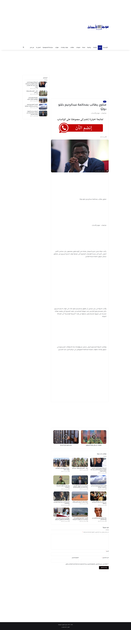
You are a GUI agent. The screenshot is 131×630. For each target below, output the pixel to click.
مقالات (72, 47)
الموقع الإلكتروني (75, 557)
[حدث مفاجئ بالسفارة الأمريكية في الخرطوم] (98, 496)
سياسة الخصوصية (48, 47)
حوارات (57, 47)
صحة (83, 47)
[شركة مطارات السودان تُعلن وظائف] (80, 496)
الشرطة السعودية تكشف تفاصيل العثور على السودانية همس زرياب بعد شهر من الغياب (98, 470)
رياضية (89, 47)
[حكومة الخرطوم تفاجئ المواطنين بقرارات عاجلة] (61, 462)
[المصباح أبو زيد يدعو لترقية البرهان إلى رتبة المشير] (61, 496)
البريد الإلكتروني (105, 557)
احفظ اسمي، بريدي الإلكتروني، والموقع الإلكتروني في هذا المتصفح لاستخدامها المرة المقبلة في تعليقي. (86, 564)
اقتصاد (95, 47)
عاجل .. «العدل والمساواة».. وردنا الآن (80, 468)
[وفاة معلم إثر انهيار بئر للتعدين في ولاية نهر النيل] (98, 512)
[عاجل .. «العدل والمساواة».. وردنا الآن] (80, 462)
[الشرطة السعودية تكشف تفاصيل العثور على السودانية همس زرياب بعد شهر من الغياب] (98, 462)
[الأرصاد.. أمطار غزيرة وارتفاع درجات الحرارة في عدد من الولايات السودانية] (80, 512)
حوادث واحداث (64, 47)
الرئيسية (105, 47)
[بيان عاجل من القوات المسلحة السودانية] (61, 479)
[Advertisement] (65, 10)
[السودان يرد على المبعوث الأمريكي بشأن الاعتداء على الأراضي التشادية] (80, 479)
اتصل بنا (38, 47)
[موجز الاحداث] (98, 27)
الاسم (107, 551)
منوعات (78, 47)
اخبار (100, 47)
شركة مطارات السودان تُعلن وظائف (80, 502)
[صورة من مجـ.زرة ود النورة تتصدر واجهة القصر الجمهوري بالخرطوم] (61, 512)
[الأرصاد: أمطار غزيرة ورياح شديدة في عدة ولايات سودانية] (98, 479)
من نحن (32, 47)
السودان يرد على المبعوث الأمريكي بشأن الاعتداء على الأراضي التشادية (32, 113)
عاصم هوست (64, 627)
